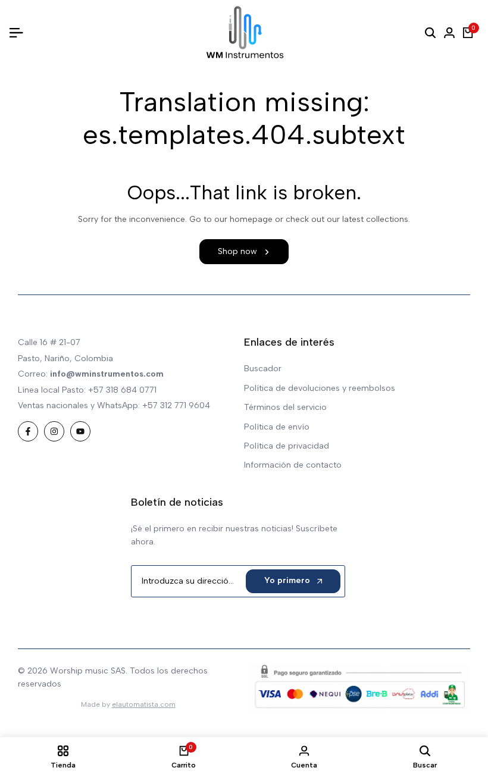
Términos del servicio (285, 407)
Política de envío (276, 427)
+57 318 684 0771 (122, 390)
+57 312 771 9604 (176, 405)
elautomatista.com (144, 704)
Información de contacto (293, 465)
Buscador (262, 369)
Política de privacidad (286, 446)
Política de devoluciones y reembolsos (319, 388)
